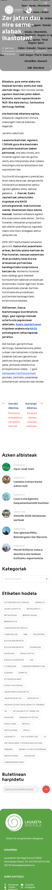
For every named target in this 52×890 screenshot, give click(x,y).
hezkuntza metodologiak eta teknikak (24, 704)
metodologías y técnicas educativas (23, 743)
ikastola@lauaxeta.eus (23, 865)
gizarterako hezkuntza (16, 691)
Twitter (11, 887)
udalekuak (29, 755)
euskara (8, 672)
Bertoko (9, 48)
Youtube (29, 884)
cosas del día (11, 634)
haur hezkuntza (12, 698)
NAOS (33, 328)
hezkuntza (41, 51)
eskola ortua (27, 653)
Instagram (30, 887)
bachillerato (33, 608)
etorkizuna (10, 666)
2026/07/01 (19, 545)
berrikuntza (10, 621)
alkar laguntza (12, 608)
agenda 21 (40, 602)
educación (38, 634)
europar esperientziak (33, 666)
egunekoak (35, 647)
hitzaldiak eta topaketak (26, 711)
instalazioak (8, 54)
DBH (25, 634)
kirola (26, 730)
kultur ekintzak (29, 736)
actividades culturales (16, 602)
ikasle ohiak (10, 723)
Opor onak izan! (24, 469)
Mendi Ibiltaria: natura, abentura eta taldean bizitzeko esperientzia (28, 554)
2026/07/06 (19, 511)
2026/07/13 (19, 465)
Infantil (26, 723)
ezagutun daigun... (25, 51)
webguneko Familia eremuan (19, 373)
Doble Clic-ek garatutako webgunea (24, 838)
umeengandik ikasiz (14, 762)
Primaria (8, 749)
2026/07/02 (19, 528)
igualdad (9, 717)
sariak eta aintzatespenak (32, 749)
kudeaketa (9, 736)
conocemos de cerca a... (16, 628)
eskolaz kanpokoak (14, 659)
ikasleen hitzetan (29, 717)
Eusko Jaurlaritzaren (28, 324)
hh (5, 711)
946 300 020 (35, 861)
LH (45, 736)
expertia (23, 672)
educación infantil (14, 640)
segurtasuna (11, 755)
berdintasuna (30, 615)
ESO (31, 659)
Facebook (13, 884)
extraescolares (12, 679)
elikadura (10, 51)
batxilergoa (10, 615)
